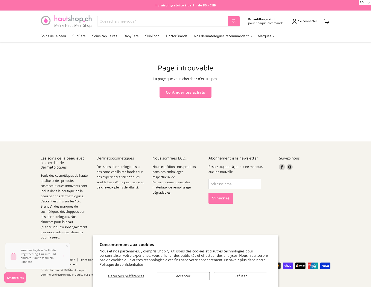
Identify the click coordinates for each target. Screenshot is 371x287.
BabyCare (131, 36)
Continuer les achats (185, 92)
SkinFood (152, 36)
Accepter (183, 276)
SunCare (79, 36)
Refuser (240, 276)
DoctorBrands (176, 36)
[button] (365, 2)
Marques (265, 36)
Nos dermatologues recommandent (222, 36)
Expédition (86, 260)
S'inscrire (221, 198)
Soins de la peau (53, 36)
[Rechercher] (234, 21)
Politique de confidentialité (121, 264)
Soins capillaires (104, 36)
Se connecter (307, 21)
